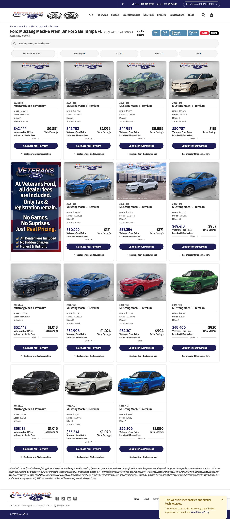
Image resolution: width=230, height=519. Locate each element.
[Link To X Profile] (63, 498)
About (191, 15)
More (34, 138)
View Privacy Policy (200, 512)
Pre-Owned (102, 15)
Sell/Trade (148, 15)
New (91, 15)
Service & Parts (177, 15)
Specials (115, 15)
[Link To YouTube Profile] (69, 498)
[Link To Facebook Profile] (57, 498)
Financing (161, 15)
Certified (157, 499)
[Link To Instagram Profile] (75, 498)
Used (146, 499)
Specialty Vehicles (131, 15)
